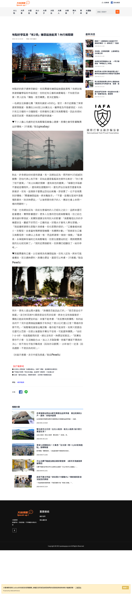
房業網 (106, 2)
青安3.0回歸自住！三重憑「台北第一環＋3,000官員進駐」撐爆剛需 (60, 446)
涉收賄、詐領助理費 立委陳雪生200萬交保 (107, 52)
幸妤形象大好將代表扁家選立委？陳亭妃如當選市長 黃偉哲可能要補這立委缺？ (107, 73)
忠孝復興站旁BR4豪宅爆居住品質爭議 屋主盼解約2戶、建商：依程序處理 (59, 414)
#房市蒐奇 (20, 382)
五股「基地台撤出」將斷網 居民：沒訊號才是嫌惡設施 (33, 375)
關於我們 (42, 516)
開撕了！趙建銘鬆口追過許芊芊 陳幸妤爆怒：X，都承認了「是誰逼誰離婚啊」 (107, 43)
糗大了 (74, 11)
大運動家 (88, 11)
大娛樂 (67, 11)
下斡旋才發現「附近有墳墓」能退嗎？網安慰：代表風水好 (34, 372)
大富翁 (30, 11)
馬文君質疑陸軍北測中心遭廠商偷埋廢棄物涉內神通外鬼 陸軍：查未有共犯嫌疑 (107, 83)
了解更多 (78, 587)
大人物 (15, 11)
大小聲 (37, 11)
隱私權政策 (43, 520)
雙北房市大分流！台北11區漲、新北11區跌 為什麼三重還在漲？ (59, 430)
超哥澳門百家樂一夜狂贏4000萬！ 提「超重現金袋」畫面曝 (107, 93)
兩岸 (81, 11)
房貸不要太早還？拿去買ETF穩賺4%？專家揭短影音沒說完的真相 (59, 478)
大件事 (22, 11)
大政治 (52, 11)
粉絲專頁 (116, 2)
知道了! (125, 588)
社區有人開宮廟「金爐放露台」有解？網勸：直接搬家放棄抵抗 (35, 369)
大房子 (44, 11)
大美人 (59, 11)
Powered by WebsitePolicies (11, 591)
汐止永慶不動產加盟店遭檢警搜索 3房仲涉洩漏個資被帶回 (59, 462)
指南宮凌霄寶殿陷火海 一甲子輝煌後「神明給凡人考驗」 (107, 62)
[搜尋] (117, 12)
